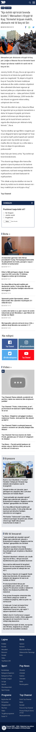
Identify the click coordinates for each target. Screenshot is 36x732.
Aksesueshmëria (25, 715)
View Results (14, 221)
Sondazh (7, 203)
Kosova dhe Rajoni (25, 649)
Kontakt (22, 705)
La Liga (4, 681)
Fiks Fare (4, 708)
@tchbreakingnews (10, 357)
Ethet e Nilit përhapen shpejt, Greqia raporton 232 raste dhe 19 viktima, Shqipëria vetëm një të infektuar (15, 275)
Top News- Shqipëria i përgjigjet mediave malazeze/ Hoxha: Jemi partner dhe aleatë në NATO (18, 418)
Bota (2, 8)
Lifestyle (22, 673)
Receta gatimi (24, 684)
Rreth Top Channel (25, 699)
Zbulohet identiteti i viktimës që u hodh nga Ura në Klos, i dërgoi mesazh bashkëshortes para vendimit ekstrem (17, 559)
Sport (4, 666)
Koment (22, 647)
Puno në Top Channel (26, 708)
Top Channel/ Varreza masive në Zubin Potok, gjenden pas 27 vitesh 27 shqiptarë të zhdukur (17, 437)
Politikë (4, 644)
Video (3, 658)
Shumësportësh (7, 687)
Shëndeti (22, 679)
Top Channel (10, 346)
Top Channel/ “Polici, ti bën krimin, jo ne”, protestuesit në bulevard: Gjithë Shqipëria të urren (17, 409)
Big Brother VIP (6, 699)
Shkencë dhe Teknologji (27, 652)
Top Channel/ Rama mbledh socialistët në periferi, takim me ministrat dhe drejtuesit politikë (17, 399)
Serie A (4, 684)
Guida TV (4, 716)
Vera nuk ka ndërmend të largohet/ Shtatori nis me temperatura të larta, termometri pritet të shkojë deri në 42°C (17, 567)
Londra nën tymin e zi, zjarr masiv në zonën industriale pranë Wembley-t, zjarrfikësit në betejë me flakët (18, 314)
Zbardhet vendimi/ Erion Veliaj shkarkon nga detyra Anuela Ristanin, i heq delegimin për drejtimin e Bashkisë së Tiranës (17, 550)
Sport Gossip (6, 690)
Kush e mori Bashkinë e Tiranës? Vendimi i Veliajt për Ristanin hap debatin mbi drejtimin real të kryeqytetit (15, 483)
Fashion (22, 676)
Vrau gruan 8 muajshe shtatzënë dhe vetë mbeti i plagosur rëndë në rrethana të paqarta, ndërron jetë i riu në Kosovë (17, 599)
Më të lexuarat (12, 533)
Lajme (5, 639)
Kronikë (4, 647)
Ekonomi (4, 652)
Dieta (21, 681)
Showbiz (22, 670)
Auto (21, 655)
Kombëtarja (5, 670)
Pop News (25, 666)
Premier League (7, 679)
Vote (7, 221)
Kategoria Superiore (8, 673)
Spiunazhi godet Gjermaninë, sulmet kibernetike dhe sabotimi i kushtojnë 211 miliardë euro (17, 302)
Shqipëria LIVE (6, 705)
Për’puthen (5, 702)
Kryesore (9, 458)
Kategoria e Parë (7, 676)
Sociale (4, 655)
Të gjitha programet (8, 713)
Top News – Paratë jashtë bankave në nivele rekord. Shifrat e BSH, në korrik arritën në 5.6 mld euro (16, 446)
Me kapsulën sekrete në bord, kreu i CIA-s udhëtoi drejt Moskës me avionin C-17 (18, 325)
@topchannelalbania (27, 346)
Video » (7, 367)
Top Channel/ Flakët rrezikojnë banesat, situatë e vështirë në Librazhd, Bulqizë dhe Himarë (18, 427)
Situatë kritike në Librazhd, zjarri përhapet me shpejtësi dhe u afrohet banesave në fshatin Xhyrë (17, 492)
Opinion (22, 644)
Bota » (6, 233)
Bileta (21, 702)
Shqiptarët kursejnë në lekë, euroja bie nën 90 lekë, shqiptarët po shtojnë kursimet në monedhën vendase (17, 627)
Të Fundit (8, 8)
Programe (6, 695)
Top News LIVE (6, 661)
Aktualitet (5, 649)
